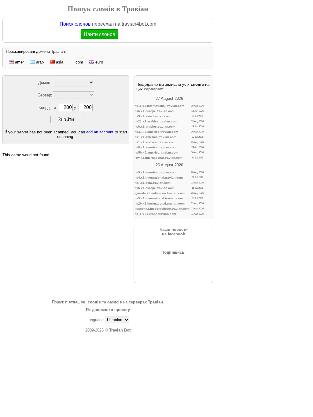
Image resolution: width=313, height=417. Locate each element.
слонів (94, 302)
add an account (99, 132)
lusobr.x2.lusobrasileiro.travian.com (162, 208)
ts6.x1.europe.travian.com (155, 188)
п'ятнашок (75, 302)
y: (76, 107)
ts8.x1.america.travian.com (155, 147)
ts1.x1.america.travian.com (155, 137)
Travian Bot (120, 330)
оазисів (114, 302)
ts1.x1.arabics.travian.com (155, 142)
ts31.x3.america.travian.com (156, 131)
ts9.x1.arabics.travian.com (155, 126)
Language (95, 319)
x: (56, 107)
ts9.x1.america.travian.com (155, 172)
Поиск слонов (75, 24)
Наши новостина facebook (174, 231)
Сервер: (45, 95)
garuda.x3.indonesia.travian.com (160, 193)
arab (39, 62)
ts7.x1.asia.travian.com (153, 182)
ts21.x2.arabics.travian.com (156, 121)
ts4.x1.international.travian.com (159, 177)
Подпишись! (173, 252)
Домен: (44, 82)
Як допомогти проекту (108, 309)
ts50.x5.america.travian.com (156, 152)
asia (59, 62)
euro (98, 62)
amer (19, 62)
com (78, 62)
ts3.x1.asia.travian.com (153, 116)
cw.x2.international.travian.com (158, 157)
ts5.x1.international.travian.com (159, 198)
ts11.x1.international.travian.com (159, 105)
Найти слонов (99, 34)
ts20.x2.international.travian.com (160, 203)
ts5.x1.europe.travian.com (155, 111)
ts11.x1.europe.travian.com (155, 214)
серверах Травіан (146, 302)
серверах (153, 89)
